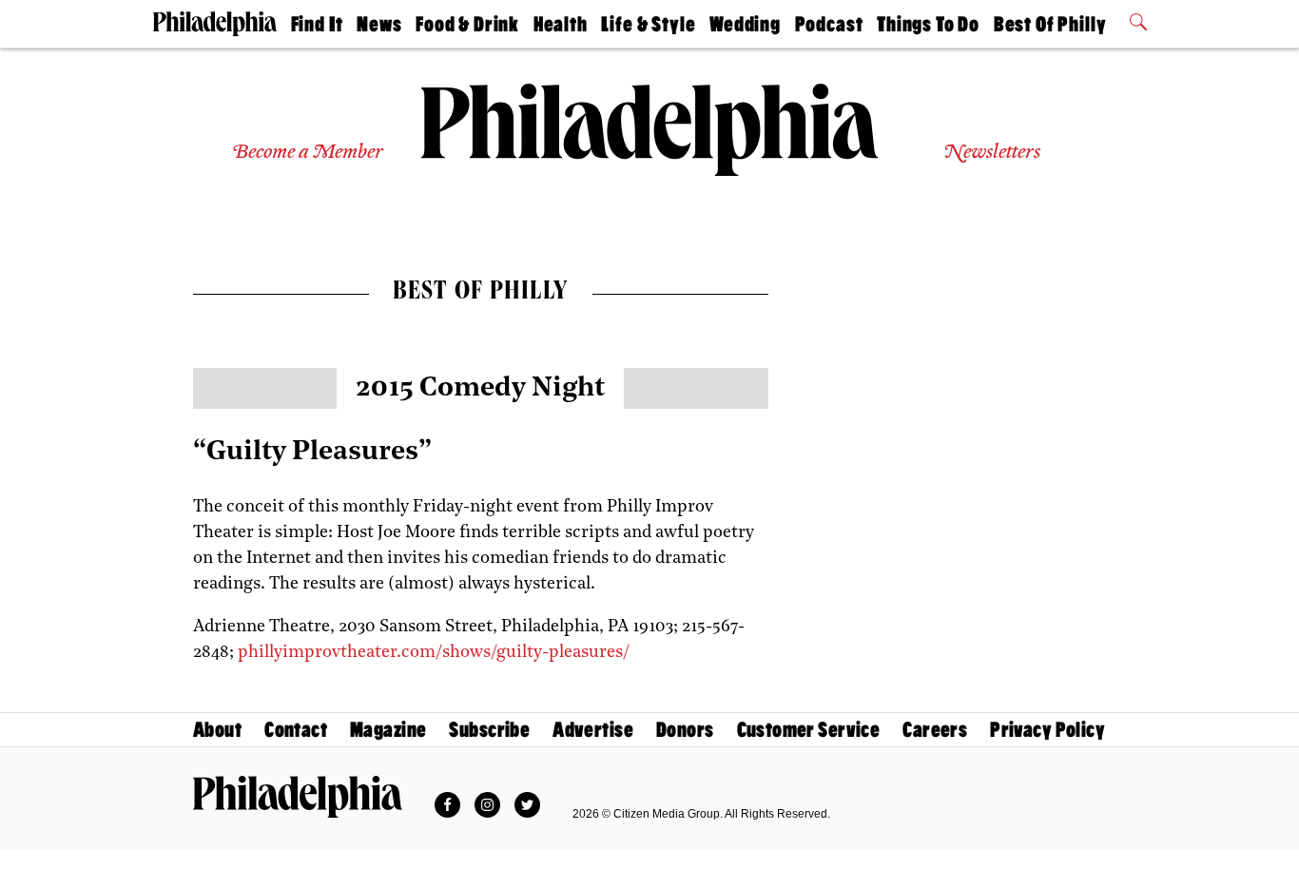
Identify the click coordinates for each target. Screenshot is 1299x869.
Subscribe (489, 730)
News (379, 24)
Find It (317, 24)
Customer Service (809, 730)
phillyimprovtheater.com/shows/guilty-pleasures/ (434, 653)
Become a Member (307, 152)
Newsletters (991, 152)
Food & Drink (467, 24)
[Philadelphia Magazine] (297, 797)
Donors (685, 730)
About (217, 730)
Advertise (593, 730)
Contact (295, 730)
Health (560, 24)
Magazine (388, 730)
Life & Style (648, 24)
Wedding (745, 24)
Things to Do (928, 24)
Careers (934, 730)
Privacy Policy (1047, 730)
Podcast (829, 24)
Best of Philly (1050, 24)
